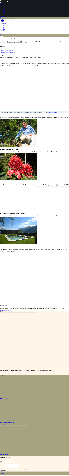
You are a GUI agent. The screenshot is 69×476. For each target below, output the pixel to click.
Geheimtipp (4, 23)
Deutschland (2, 20)
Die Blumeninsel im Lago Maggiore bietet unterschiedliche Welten (8, 52)
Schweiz (5, 310)
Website (1, 462)
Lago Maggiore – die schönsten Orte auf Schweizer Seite (7, 422)
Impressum (2, 473)
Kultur (3, 25)
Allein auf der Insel (3, 49)
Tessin (8, 310)
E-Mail (1, 461)
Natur (3, 27)
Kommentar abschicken (2, 470)
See (6, 310)
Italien (3, 310)
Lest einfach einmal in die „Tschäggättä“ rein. (53, 112)
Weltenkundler (6, 18)
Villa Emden (36, 63)
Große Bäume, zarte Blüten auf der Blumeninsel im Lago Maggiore (8, 50)
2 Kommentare (3, 424)
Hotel (1, 310)
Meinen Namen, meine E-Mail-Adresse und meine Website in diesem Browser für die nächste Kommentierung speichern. (14, 469)
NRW (2, 19)
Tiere (3, 28)
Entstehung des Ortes (3, 51)
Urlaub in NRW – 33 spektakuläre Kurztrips (5, 454)
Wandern (4, 29)
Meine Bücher (3, 30)
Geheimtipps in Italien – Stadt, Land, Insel (5, 398)
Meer (3, 26)
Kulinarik (4, 24)
